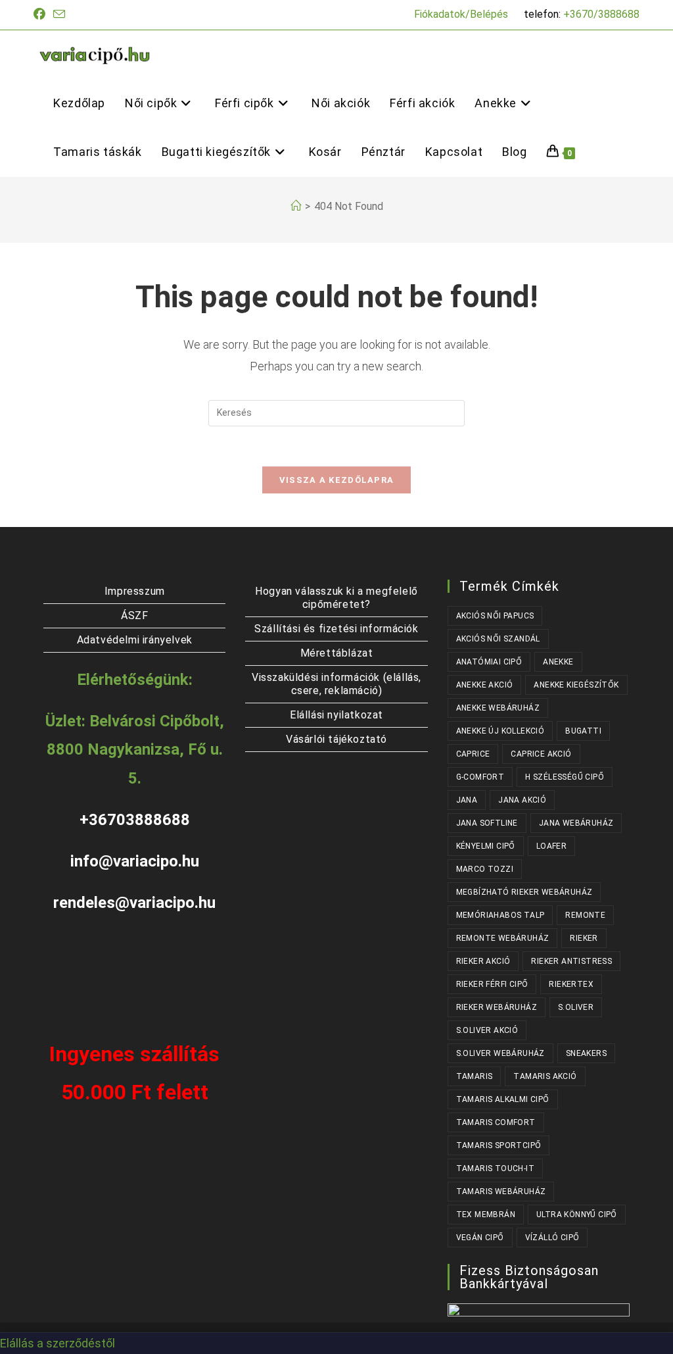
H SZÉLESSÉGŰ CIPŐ (564, 777)
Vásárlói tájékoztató (336, 739)
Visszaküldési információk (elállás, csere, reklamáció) (336, 684)
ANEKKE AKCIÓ (484, 685)
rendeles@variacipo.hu (134, 902)
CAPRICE (473, 754)
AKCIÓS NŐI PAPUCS (495, 615)
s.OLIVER (575, 1007)
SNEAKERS (586, 1053)
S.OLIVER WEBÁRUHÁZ (500, 1053)
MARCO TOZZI (484, 869)
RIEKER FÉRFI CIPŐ (492, 984)
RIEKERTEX (571, 984)
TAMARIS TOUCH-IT (495, 1168)
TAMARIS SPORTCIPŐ (499, 1145)
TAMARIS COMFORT (496, 1122)
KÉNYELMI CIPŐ (485, 846)
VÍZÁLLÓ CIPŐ (552, 1237)
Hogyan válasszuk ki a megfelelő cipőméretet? (336, 598)
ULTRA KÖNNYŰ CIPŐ (576, 1214)
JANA (467, 800)
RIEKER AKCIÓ (483, 961)
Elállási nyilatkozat (336, 715)
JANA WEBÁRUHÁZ (576, 823)
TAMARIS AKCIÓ (544, 1076)
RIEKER (583, 938)
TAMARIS (474, 1076)
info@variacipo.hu (134, 861)
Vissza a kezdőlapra (336, 480)
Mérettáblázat (336, 653)
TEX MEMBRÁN (485, 1214)
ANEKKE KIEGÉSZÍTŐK (576, 685)
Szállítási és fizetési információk (336, 628)
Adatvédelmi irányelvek (135, 640)
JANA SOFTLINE (487, 823)
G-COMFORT (480, 777)
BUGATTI (583, 731)
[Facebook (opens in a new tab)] (41, 14)
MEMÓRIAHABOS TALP (500, 915)
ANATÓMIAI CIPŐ (489, 661)
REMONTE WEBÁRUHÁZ (502, 938)
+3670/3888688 (601, 14)
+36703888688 (135, 820)
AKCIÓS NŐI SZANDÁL (498, 638)
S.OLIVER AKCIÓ (487, 1030)
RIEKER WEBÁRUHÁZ (496, 1007)
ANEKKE (558, 661)
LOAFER (551, 846)
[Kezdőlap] (295, 206)
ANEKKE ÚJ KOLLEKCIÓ (500, 731)
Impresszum (134, 591)
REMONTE (585, 915)
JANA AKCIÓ (522, 800)
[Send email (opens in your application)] (59, 15)
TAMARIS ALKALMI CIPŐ (502, 1099)
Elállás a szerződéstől (57, 1343)
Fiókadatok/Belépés (461, 14)
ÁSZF (134, 615)
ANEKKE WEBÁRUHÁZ (498, 708)
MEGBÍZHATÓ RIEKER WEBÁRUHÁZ (524, 892)
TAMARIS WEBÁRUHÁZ (501, 1191)
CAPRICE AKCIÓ (541, 754)
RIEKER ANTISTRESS (571, 961)
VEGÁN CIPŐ (480, 1237)
